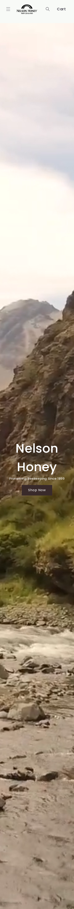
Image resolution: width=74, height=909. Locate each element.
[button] (8, 9)
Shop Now (37, 490)
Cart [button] (61, 9)
